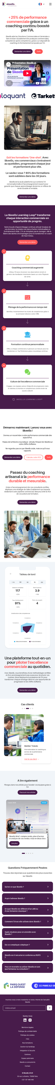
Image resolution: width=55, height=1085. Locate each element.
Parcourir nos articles (27, 792)
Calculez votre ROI (33, 457)
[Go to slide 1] (22, 708)
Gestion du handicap (27, 1047)
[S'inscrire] (49, 1007)
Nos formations (27, 1043)
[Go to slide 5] (32, 708)
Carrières (27, 1054)
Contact (27, 1066)
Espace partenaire (27, 1058)
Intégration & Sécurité (27, 1051)
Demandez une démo (22, 51)
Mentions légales (28, 1027)
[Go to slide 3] (26, 708)
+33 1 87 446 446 (27, 1080)
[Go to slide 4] (29, 708)
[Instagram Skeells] (30, 1020)
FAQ (27, 1039)
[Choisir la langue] (41, 4)
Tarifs (39, 51)
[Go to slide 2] (24, 708)
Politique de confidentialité (27, 1031)
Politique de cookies (27, 1035)
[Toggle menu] (50, 4)
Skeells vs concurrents (27, 1062)
